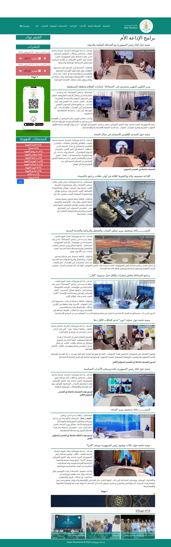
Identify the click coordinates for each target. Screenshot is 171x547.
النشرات (44, 26)
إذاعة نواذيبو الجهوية (33, 170)
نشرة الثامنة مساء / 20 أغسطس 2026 (34, 52)
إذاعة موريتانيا (143, 510)
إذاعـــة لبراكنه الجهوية (33, 164)
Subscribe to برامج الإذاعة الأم (154, 494)
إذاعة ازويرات (33, 177)
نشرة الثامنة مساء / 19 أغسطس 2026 (34, 64)
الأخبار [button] (83, 26)
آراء (36, 26)
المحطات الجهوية (58, 26)
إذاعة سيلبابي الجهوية (33, 154)
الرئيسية (106, 26)
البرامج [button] (73, 26)
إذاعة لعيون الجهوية (33, 167)
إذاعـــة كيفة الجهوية (33, 157)
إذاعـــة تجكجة (33, 174)
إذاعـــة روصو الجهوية (33, 151)
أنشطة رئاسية (94, 26)
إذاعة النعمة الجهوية (33, 144)
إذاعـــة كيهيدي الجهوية (33, 161)
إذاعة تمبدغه (33, 148)
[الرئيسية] (138, 26)
